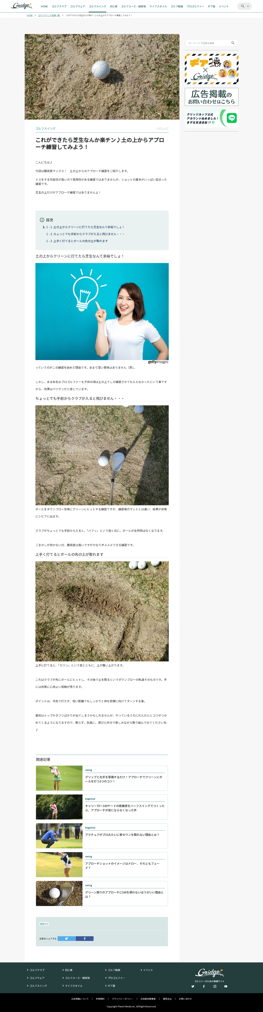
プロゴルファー (116, 978)
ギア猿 (111, 985)
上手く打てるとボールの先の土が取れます (80, 241)
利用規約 (100, 999)
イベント (148, 970)
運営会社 (167, 999)
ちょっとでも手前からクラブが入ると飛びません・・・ (89, 234)
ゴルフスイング (38, 985)
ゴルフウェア (37, 978)
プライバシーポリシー (122, 999)
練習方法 (44, 923)
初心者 (68, 970)
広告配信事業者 (148, 999)
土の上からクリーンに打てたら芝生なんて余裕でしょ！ (89, 227)
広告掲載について (80, 999)
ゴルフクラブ (37, 970)
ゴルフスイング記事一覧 (49, 15)
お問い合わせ (185, 999)
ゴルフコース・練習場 (77, 978)
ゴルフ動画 (114, 970)
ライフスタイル (73, 985)
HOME (30, 15)
